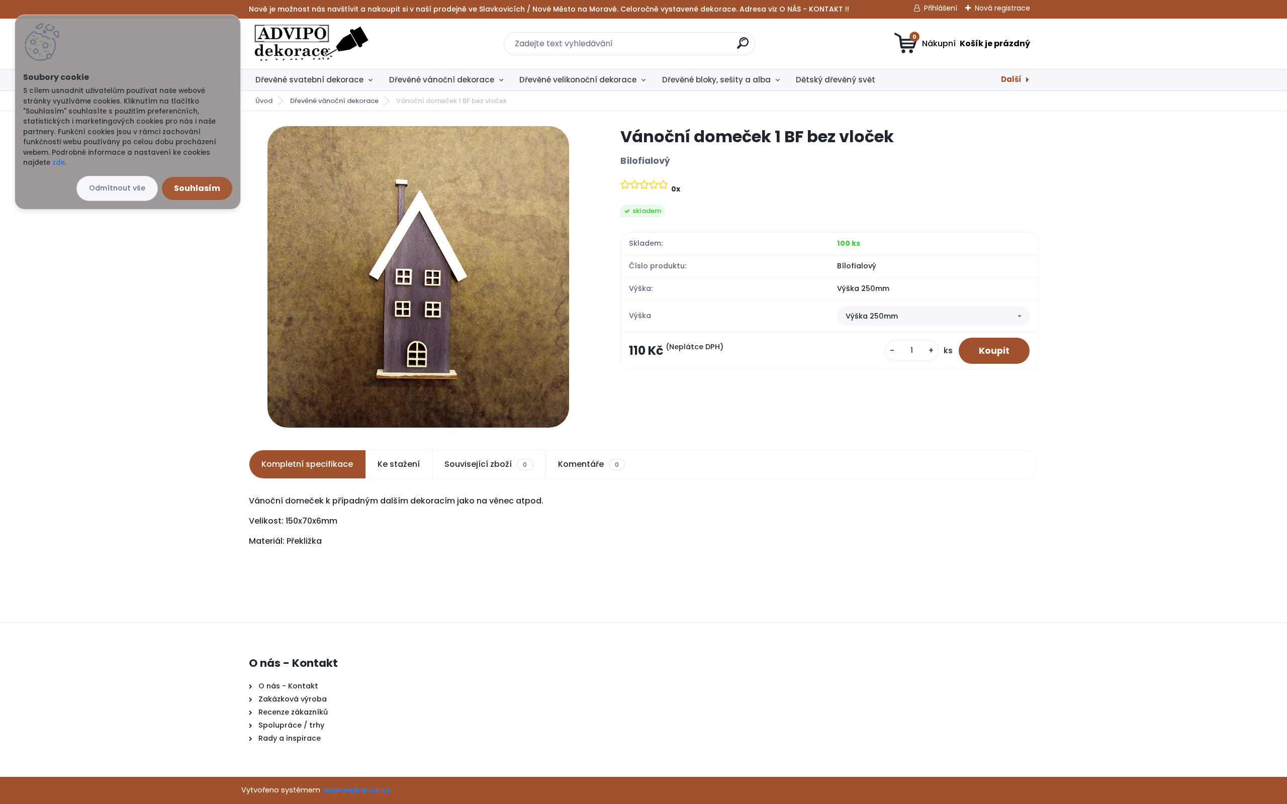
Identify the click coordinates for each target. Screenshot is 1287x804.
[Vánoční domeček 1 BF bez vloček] (418, 277)
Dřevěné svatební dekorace (309, 79)
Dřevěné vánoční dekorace (441, 79)
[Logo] (310, 44)
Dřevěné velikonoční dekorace (577, 79)
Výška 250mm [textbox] (872, 316)
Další (1011, 79)
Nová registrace (1002, 8)
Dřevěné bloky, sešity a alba (716, 79)
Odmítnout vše (117, 188)
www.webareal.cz (357, 790)
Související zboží (485, 464)
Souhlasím (197, 188)
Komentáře (588, 464)
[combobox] (933, 316)
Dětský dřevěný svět (835, 79)
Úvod (263, 101)
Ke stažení (399, 464)
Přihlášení (940, 8)
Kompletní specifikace (307, 464)
